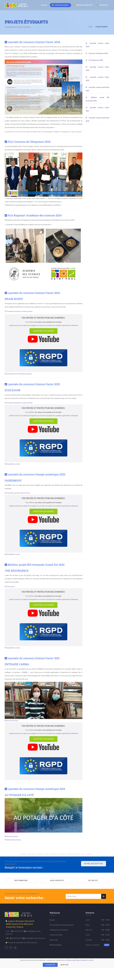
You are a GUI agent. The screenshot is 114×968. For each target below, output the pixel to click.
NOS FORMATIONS (21, 880)
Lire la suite (10, 586)
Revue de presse (12, 721)
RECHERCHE (103, 5)
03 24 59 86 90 (17, 938)
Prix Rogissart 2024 (95, 60)
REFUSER (65, 965)
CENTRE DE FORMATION (84, 5)
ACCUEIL (44, 5)
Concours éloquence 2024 (98, 53)
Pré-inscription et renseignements (62, 925)
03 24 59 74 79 (18, 931)
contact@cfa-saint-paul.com (35, 938)
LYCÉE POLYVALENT (61, 5)
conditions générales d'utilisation (66, 325)
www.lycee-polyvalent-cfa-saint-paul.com (22, 942)
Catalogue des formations (59, 930)
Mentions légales (56, 945)
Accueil (52, 920)
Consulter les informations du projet (19, 374)
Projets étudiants (102, 27)
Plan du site (54, 940)
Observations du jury (13, 840)
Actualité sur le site (13, 464)
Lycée (91, 27)
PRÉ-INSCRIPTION (94, 863)
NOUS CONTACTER (57, 880)
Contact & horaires (56, 935)
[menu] (16, 5)
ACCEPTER (51, 965)
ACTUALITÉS (93, 880)
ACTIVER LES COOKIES (44, 331)
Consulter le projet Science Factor (18, 493)
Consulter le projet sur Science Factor (19, 311)
